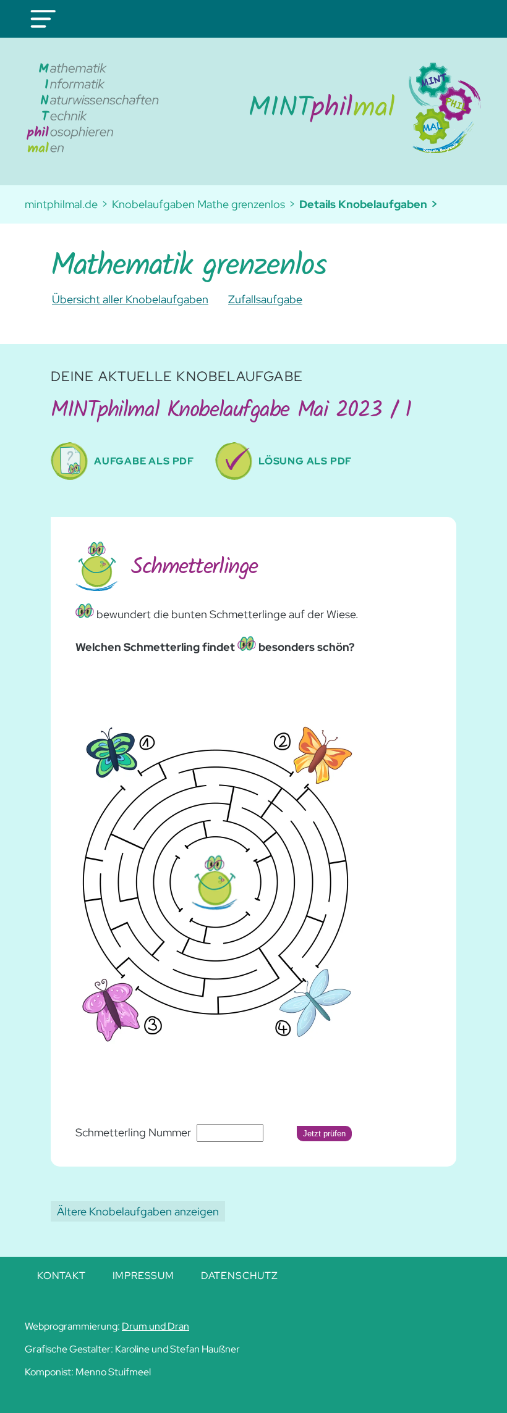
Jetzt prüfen (324, 1133)
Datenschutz (239, 1275)
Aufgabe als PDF (144, 461)
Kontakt (61, 1275)
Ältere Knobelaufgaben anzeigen (138, 1211)
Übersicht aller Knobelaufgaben (130, 299)
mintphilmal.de (61, 204)
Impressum (143, 1275)
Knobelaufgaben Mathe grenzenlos (198, 204)
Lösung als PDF (305, 461)
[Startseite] (322, 108)
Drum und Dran (155, 1326)
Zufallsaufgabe (265, 299)
